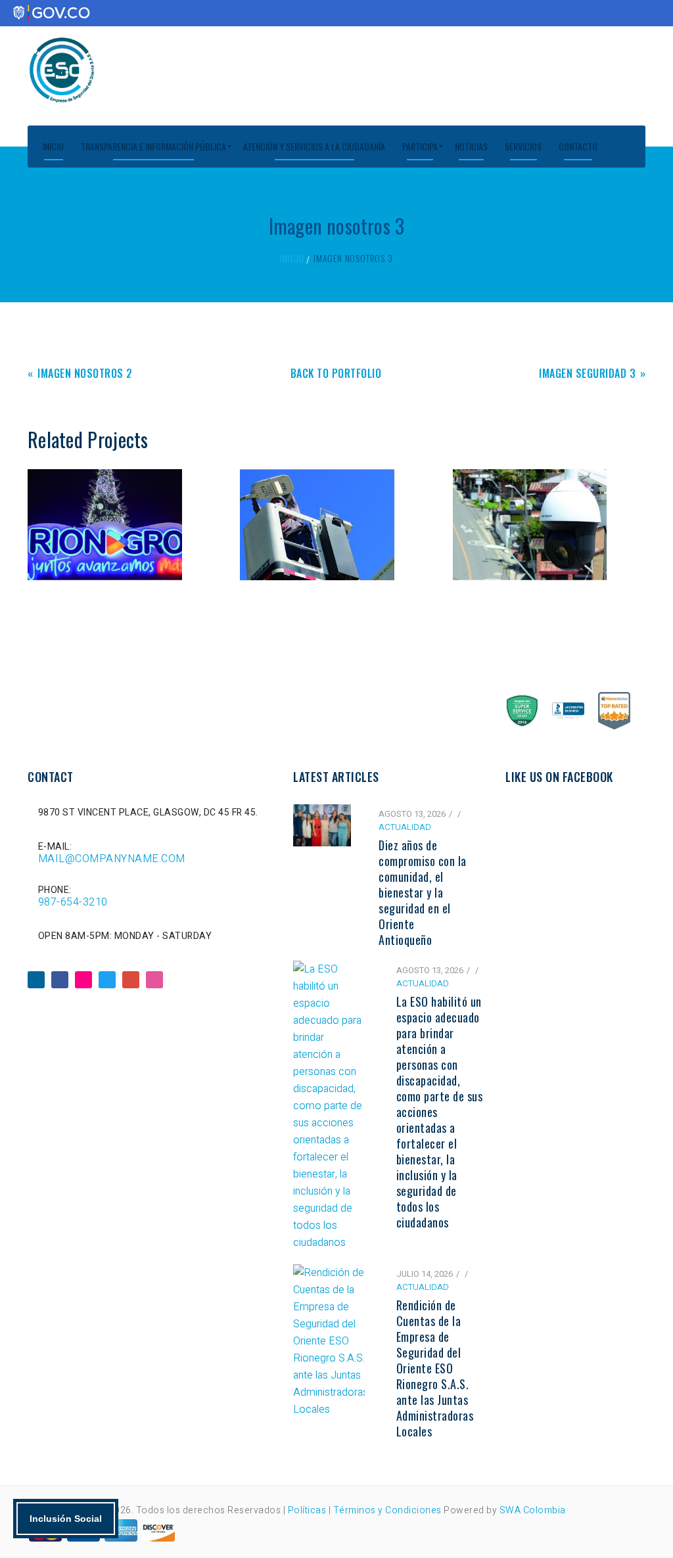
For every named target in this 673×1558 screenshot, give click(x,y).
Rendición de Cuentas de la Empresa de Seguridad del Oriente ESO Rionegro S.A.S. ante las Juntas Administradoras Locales (435, 1368)
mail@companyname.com (111, 859)
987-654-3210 (73, 902)
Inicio (292, 258)
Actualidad (405, 827)
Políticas (308, 1510)
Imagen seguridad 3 (587, 374)
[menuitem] (53, 146)
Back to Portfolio (336, 374)
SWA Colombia (532, 1510)
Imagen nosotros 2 (85, 374)
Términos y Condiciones (387, 1510)
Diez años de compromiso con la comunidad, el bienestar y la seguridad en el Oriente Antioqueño (423, 892)
